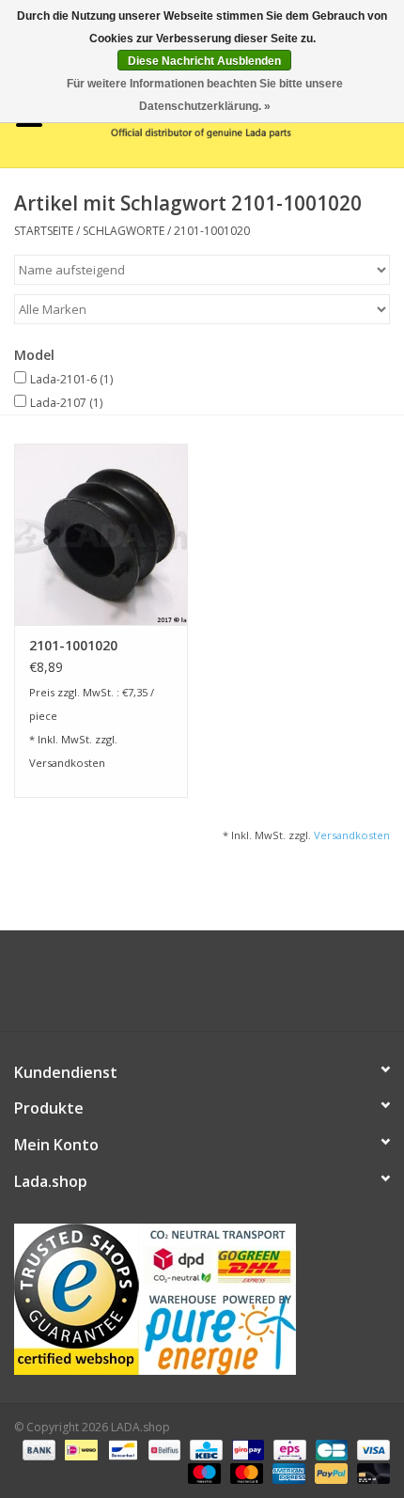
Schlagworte (123, 231)
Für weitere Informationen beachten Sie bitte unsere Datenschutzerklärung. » (205, 95)
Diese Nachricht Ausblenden (204, 61)
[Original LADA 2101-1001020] (101, 535)
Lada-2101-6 (71, 379)
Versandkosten (67, 763)
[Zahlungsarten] (37, 1449)
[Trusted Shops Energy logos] (202, 1299)
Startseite (43, 231)
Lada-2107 (66, 403)
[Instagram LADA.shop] (253, 988)
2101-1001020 (212, 231)
